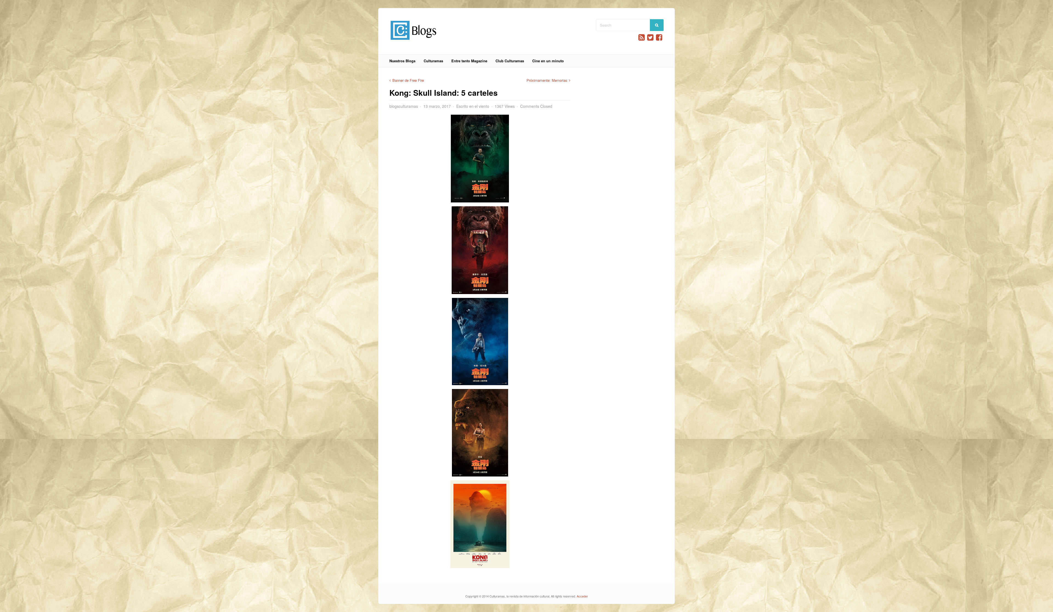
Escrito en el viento (472, 106)
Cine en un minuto (548, 60)
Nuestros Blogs (402, 60)
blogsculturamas (403, 106)
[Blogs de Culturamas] (413, 42)
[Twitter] (650, 37)
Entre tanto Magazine (469, 60)
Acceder (582, 596)
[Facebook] (659, 37)
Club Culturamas (510, 60)
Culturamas (433, 60)
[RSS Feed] (641, 37)
